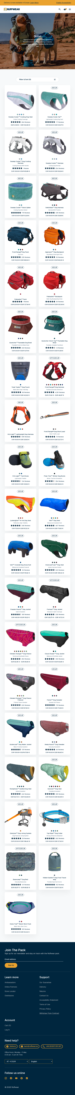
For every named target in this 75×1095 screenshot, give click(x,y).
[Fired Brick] (22, 338)
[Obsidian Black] (54, 473)
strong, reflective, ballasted (54, 836)
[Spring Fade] (55, 429)
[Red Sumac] (56, 205)
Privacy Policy (45, 1009)
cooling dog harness (54, 165)
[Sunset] (55, 830)
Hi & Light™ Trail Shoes (20, 476)
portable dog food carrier (54, 882)
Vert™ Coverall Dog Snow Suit (20, 565)
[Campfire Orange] (55, 249)
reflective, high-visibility (20, 523)
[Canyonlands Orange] (57, 518)
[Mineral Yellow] (53, 518)
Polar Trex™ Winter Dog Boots (54, 476)
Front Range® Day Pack (20, 252)
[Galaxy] (16, 651)
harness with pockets (54, 210)
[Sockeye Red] (22, 429)
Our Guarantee (45, 982)
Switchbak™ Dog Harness (54, 207)
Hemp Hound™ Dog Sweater (54, 744)
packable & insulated (54, 791)
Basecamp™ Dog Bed (20, 879)
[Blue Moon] (54, 205)
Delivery (42, 987)
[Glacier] (26, 651)
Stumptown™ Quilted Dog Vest (20, 789)
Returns (42, 991)
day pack (20, 254)
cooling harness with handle (20, 165)
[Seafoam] (57, 830)
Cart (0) (8, 1025)
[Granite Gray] (52, 205)
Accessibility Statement (48, 1000)
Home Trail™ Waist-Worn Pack (20, 924)
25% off (54, 625)
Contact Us (43, 995)
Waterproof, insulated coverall (20, 567)
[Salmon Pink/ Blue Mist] (19, 205)
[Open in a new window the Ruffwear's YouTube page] (16, 1078)
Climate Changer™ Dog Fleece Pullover (20, 699)
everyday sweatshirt (54, 747)
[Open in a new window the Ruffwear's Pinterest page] (22, 1078)
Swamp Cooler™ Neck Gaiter (20, 207)
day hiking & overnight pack (54, 254)
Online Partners (11, 987)
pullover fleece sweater (20, 702)
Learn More (34, 3)
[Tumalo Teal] (20, 338)
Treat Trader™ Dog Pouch (21, 387)
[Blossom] (24, 651)
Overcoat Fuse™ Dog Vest (54, 565)
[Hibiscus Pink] (54, 384)
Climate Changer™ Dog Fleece (20, 654)
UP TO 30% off (54, 580)
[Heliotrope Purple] (19, 114)
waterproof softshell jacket (54, 656)
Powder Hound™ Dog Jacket (20, 609)
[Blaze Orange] (22, 518)
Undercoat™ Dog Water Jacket (20, 744)
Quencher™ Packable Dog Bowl (20, 343)
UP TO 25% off (54, 358)
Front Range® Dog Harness (54, 387)
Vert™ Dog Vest (54, 520)
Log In (7, 1030)
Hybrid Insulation (20, 612)
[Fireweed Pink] (53, 786)
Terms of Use (44, 1004)
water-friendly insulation (20, 747)
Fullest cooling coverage (20, 119)
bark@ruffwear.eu (31, 1046)
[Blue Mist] (52, 114)
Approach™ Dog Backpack (54, 252)
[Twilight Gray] (58, 384)
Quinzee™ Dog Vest (55, 789)
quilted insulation (20, 791)
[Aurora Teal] (56, 114)
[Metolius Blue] (21, 786)
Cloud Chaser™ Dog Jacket (54, 654)
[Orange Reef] (19, 875)
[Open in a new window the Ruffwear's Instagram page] (6, 1078)
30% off (54, 715)
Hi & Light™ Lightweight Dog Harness (20, 434)
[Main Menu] (70, 9)
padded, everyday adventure (54, 389)
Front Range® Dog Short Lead (54, 431)
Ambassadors (10, 982)
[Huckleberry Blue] (18, 338)
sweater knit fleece (54, 702)
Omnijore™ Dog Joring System (20, 833)
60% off (54, 88)
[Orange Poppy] (20, 830)
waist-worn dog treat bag (20, 389)
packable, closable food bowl (54, 345)
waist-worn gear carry (20, 926)
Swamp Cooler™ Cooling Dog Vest (20, 117)
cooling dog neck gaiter (20, 210)
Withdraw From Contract (49, 1013)
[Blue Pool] (20, 384)
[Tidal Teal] (21, 875)
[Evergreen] (54, 562)
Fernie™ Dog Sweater (54, 700)
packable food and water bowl (20, 345)
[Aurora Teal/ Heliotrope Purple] (21, 205)
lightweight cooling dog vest (54, 119)
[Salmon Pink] (54, 114)
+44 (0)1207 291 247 (53, 1046)
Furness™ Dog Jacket (54, 609)
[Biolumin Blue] (21, 114)
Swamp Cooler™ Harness (54, 163)
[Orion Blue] (19, 786)
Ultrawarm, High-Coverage (54, 612)
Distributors (9, 995)
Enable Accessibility (63, 3)
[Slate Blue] (52, 742)
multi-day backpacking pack (54, 299)
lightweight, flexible (20, 478)
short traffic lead (55, 434)
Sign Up (11, 965)
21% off (54, 669)
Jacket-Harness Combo (54, 567)
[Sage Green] (17, 114)
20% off (20, 358)
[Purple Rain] (56, 562)
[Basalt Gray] (53, 429)
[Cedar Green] (20, 651)
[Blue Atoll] (20, 429)
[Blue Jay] (18, 651)
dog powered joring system (20, 836)
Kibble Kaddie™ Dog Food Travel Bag (54, 878)
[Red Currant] (20, 294)
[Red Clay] (22, 249)
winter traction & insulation (54, 478)
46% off (20, 402)
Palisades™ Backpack (54, 296)
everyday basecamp (20, 882)
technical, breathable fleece (21, 656)
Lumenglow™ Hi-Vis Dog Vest (20, 520)
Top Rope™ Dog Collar (54, 833)
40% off (20, 132)
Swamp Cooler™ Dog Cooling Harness (20, 162)
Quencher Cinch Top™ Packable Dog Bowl (54, 342)
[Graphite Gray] (23, 114)
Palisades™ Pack (20, 299)
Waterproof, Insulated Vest (54, 523)
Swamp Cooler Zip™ (55, 117)
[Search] (59, 9)
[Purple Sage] (46, 384)
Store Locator (10, 991)
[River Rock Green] (19, 473)
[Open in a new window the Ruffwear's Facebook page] (11, 1078)
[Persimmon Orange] (22, 606)
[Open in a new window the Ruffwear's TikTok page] (27, 1078)
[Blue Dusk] (53, 249)
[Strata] (14, 651)
